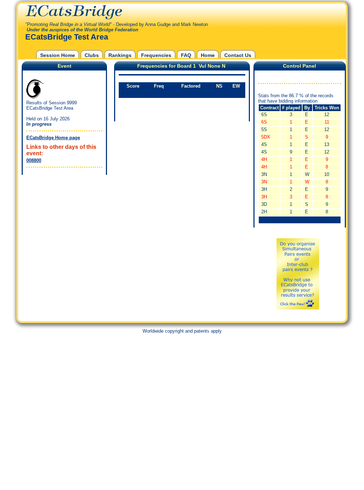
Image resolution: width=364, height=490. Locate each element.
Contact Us (237, 55)
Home (208, 55)
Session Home (57, 55)
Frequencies (156, 55)
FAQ (186, 55)
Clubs (92, 55)
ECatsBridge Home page (53, 137)
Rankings (120, 55)
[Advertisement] (62, 221)
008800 (33, 160)
